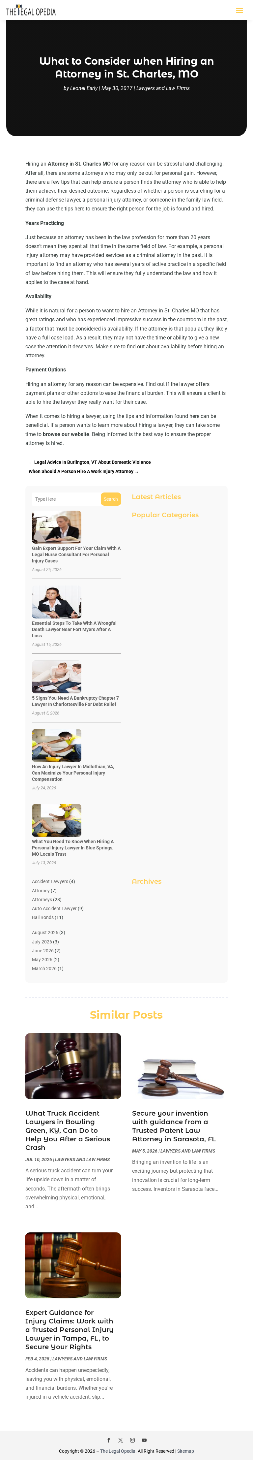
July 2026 (42, 941)
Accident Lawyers (50, 881)
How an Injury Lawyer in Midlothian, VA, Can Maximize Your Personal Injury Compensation (73, 773)
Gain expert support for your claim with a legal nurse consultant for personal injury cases (76, 554)
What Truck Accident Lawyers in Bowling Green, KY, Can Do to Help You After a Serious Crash (67, 1130)
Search (111, 499)
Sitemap (185, 1451)
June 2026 (43, 950)
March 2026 (44, 968)
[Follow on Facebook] (108, 1440)
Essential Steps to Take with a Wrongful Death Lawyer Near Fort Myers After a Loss (74, 629)
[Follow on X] (120, 1440)
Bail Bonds (43, 917)
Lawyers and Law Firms (163, 88)
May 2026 (42, 959)
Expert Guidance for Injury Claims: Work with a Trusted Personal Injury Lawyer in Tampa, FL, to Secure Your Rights (69, 1330)
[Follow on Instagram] (132, 1440)
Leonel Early (84, 88)
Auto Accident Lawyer (54, 908)
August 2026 (45, 932)
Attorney (41, 890)
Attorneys (42, 899)
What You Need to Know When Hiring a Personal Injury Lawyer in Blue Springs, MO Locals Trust (73, 848)
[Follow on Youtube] (144, 1440)
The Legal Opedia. (118, 1451)
